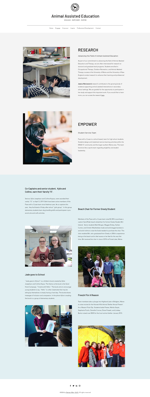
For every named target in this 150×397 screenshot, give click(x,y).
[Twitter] (73, 386)
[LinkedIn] (77, 386)
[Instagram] (80, 386)
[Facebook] (70, 386)
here (102, 95)
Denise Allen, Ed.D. (72, 392)
